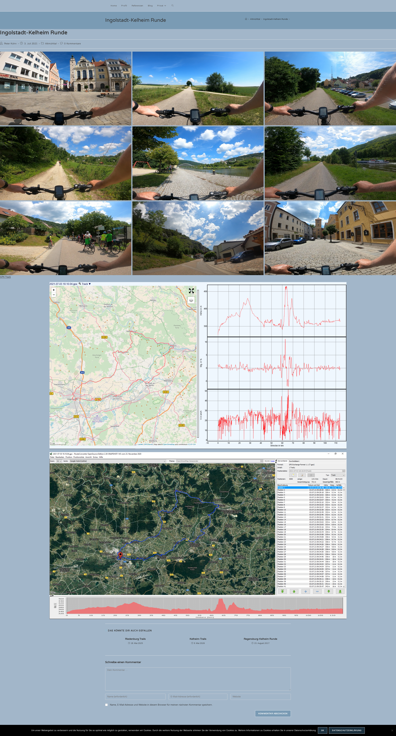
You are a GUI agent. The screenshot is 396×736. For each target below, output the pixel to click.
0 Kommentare (72, 43)
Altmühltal (51, 43)
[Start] (246, 19)
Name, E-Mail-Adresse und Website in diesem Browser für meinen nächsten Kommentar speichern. (161, 705)
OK (322, 730)
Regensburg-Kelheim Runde (260, 638)
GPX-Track (5, 277)
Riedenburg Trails (135, 638)
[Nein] (392, 730)
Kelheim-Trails (198, 638)
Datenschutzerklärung (347, 730)
